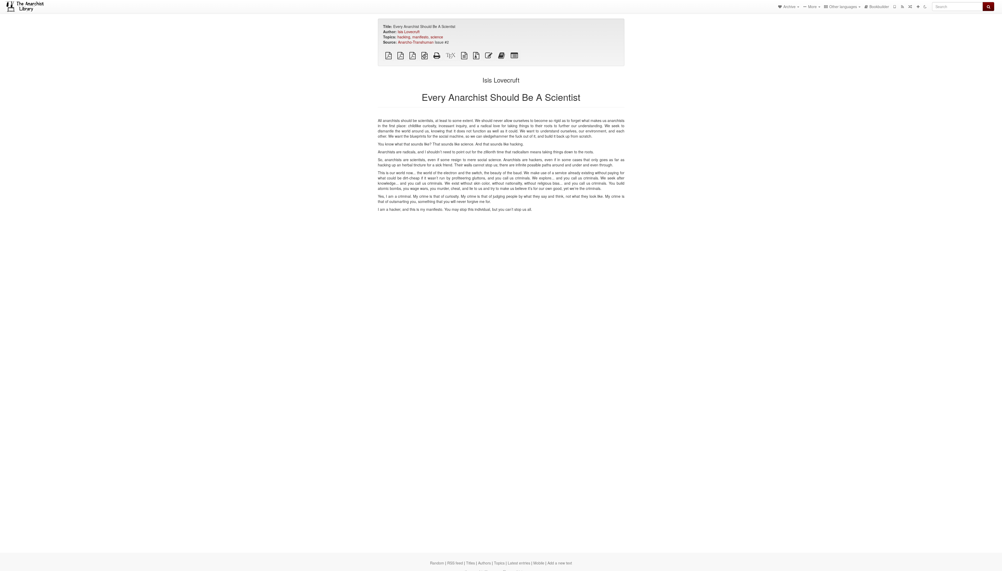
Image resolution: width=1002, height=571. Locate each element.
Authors (484, 563)
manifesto (420, 36)
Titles (470, 563)
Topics (499, 563)
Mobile (538, 563)
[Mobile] (894, 6)
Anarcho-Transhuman (416, 42)
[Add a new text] (918, 6)
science (437, 36)
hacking (403, 36)
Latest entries (519, 563)
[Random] (910, 6)
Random (437, 563)
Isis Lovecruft (409, 31)
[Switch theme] (925, 6)
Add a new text (559, 563)
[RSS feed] (902, 6)
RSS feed (455, 563)
